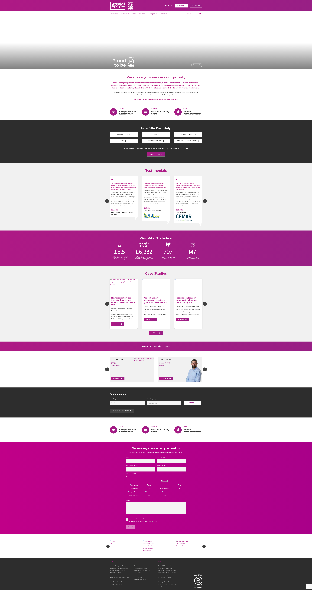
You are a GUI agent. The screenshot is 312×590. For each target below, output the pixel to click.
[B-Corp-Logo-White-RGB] (130, 6)
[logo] (118, 6)
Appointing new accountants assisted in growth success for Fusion (155, 300)
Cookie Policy (138, 573)
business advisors (168, 83)
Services (113, 14)
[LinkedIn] (168, 5)
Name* (128, 457)
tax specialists (183, 83)
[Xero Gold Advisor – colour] (123, 546)
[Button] (113, 178)
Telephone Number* (132, 465)
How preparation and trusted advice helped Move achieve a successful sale (123, 301)
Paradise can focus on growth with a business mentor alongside (186, 300)
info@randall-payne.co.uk (121, 577)
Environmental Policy (140, 579)
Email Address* (161, 457)
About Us (142, 14)
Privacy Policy (152, 521)
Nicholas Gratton (118, 359)
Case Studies (125, 14)
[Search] (200, 14)
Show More (114, 209)
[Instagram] (171, 5)
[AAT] (189, 546)
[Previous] (107, 201)
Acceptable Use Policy (140, 568)
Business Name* (161, 465)
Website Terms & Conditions (142, 570)
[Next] (205, 201)
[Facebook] (165, 5)
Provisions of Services (140, 566)
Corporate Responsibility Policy (143, 575)
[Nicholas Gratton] (145, 369)
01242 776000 (118, 573)
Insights (152, 14)
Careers (162, 14)
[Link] (123, 113)
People (134, 14)
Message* (129, 500)
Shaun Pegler (165, 359)
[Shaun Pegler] (193, 369)
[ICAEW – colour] (156, 546)
